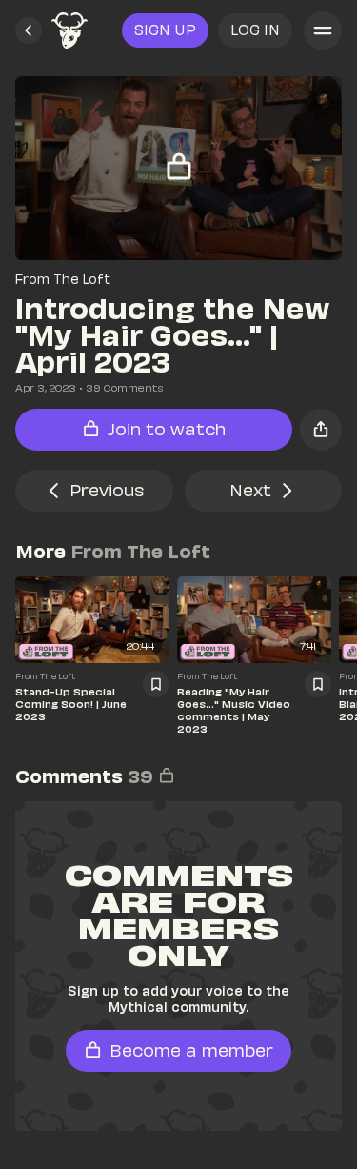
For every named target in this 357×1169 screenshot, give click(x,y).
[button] (28, 30)
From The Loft (62, 279)
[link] (69, 30)
